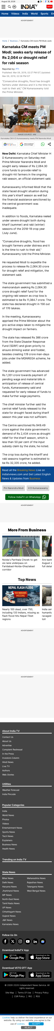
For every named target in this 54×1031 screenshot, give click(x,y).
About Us (6, 741)
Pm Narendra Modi (14, 488)
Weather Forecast (10, 790)
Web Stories (8, 774)
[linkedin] (35, 941)
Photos (5, 819)
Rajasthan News (35, 882)
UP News (6, 907)
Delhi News (7, 882)
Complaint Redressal (12, 749)
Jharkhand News (10, 890)
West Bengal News (36, 890)
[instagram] (20, 941)
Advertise (7, 745)
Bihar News (7, 878)
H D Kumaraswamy (38, 488)
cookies (20, 1023)
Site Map (9, 992)
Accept (36, 1023)
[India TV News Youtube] (51, 1)
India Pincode (9, 794)
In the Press (8, 753)
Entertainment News (12, 827)
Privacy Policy (42, 992)
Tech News (7, 836)
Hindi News (7, 762)
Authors (6, 770)
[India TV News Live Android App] (14, 957)
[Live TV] (49, 7)
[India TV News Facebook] (46, 1)
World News (8, 815)
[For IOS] (40, 974)
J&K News (7, 920)
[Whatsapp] (43, 144)
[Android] (41, 1)
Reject (28, 1027)
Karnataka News (10, 924)
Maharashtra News (36, 878)
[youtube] (28, 941)
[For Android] (14, 974)
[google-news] (43, 941)
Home (5, 13)
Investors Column (10, 758)
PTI (17, 69)
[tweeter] (13, 941)
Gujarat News (8, 916)
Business (14, 41)
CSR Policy (19, 996)
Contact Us (7, 737)
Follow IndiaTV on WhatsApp (24, 496)
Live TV (6, 766)
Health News (8, 848)
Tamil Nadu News (11, 903)
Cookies (6, 1017)
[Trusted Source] (26, 144)
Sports (44, 13)
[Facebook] (5, 941)
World (34, 13)
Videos (15, 13)
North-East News (10, 899)
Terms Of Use (24, 992)
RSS (38, 996)
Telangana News (35, 886)
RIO (30, 996)
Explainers (7, 840)
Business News (9, 844)
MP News (7, 895)
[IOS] (39, 1)
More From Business (27, 530)
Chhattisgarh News (11, 911)
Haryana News (9, 886)
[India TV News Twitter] (49, 1)
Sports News (8, 832)
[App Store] (40, 957)
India (25, 13)
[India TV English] (29, 6)
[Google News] (10, 144)
